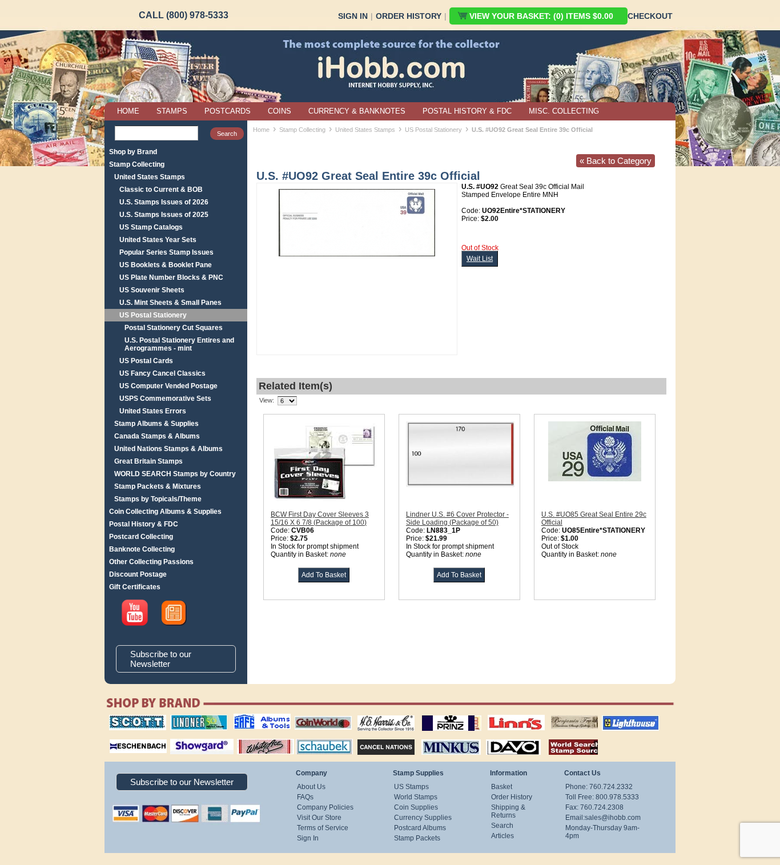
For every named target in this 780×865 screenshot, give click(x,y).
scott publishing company (128, 719)
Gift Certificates (134, 587)
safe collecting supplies (250, 719)
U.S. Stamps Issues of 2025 (163, 215)
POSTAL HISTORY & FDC (467, 111)
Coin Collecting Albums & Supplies (165, 512)
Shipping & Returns (508, 811)
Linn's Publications (504, 715)
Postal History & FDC (143, 524)
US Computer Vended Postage (168, 386)
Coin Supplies (416, 807)
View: (266, 400)
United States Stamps (149, 177)
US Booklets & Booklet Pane (165, 265)
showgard (181, 738)
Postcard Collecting (141, 537)
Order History (408, 16)
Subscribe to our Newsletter (160, 659)
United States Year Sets (157, 240)
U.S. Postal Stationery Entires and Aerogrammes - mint (179, 344)
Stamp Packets (417, 838)
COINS (279, 111)
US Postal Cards (146, 361)
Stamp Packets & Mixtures (157, 486)
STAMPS (171, 111)
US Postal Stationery (153, 315)
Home (261, 129)
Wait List (480, 259)
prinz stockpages (439, 715)
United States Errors (152, 411)
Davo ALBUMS (498, 738)
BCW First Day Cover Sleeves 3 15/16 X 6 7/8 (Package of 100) (320, 518)
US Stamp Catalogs (151, 227)
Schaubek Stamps (318, 738)
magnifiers (120, 738)
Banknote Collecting (142, 549)
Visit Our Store (319, 818)
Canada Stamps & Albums (157, 436)
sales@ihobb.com (613, 818)
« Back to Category (616, 161)
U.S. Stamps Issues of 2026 (163, 202)
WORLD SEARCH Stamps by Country (175, 474)
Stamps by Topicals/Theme (158, 499)
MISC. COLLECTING (564, 111)
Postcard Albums (420, 828)
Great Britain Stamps (148, 461)
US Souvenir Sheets (151, 290)
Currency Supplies (423, 818)
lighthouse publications (617, 719)
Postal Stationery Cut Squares (173, 328)
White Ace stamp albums (253, 742)
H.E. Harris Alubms (380, 715)
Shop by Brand (133, 152)
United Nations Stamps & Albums (168, 449)
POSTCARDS (227, 111)
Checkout (650, 16)
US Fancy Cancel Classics (162, 373)
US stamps (553, 715)
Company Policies (325, 807)
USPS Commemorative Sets (165, 399)
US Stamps (411, 787)
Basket (501, 787)
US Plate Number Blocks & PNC (171, 277)
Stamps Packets (376, 738)
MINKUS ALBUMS (441, 738)
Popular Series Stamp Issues (166, 252)
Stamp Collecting (136, 164)
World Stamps (415, 797)
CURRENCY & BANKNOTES (356, 111)
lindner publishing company (194, 719)
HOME (128, 111)
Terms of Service (322, 828)
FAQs (305, 797)
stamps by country (564, 738)
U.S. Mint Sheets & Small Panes (170, 303)
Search (502, 826)
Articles (502, 836)
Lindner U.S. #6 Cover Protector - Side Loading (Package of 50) (457, 518)
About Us (311, 787)
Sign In (353, 16)
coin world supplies (319, 715)
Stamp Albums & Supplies (156, 424)
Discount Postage (138, 574)
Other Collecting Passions (151, 562)
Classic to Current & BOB (161, 190)
